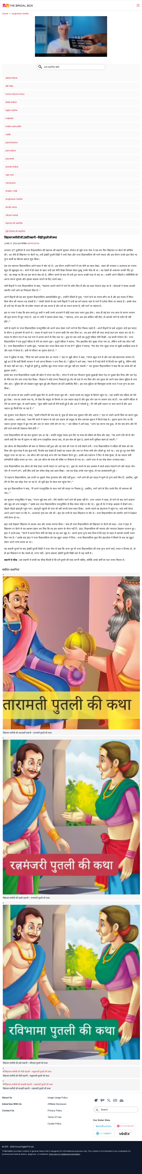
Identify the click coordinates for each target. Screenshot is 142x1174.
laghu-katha (11, 110)
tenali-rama (11, 207)
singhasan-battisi (14, 199)
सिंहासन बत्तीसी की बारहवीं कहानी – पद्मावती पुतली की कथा (27, 1088)
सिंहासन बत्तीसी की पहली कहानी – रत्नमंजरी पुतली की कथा (26, 897)
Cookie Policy (54, 1123)
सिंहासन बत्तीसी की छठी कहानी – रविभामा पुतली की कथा (25, 1063)
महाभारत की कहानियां (14, 223)
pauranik (10, 158)
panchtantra (12, 142)
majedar (9, 118)
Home (5, 13)
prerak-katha (12, 166)
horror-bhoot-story (15, 94)
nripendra (33, 243)
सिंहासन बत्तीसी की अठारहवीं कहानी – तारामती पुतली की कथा (27, 732)
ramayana (11, 182)
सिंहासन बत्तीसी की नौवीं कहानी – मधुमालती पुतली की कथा (26, 1075)
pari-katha (11, 150)
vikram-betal (12, 215)
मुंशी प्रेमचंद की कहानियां (15, 231)
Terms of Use (54, 1117)
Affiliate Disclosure (57, 1104)
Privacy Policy (55, 1110)
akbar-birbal (11, 77)
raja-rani (10, 174)
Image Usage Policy (58, 1097)
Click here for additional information (64, 1154)
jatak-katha (11, 102)
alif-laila (9, 86)
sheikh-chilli (11, 190)
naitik (8, 134)
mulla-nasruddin (13, 126)
